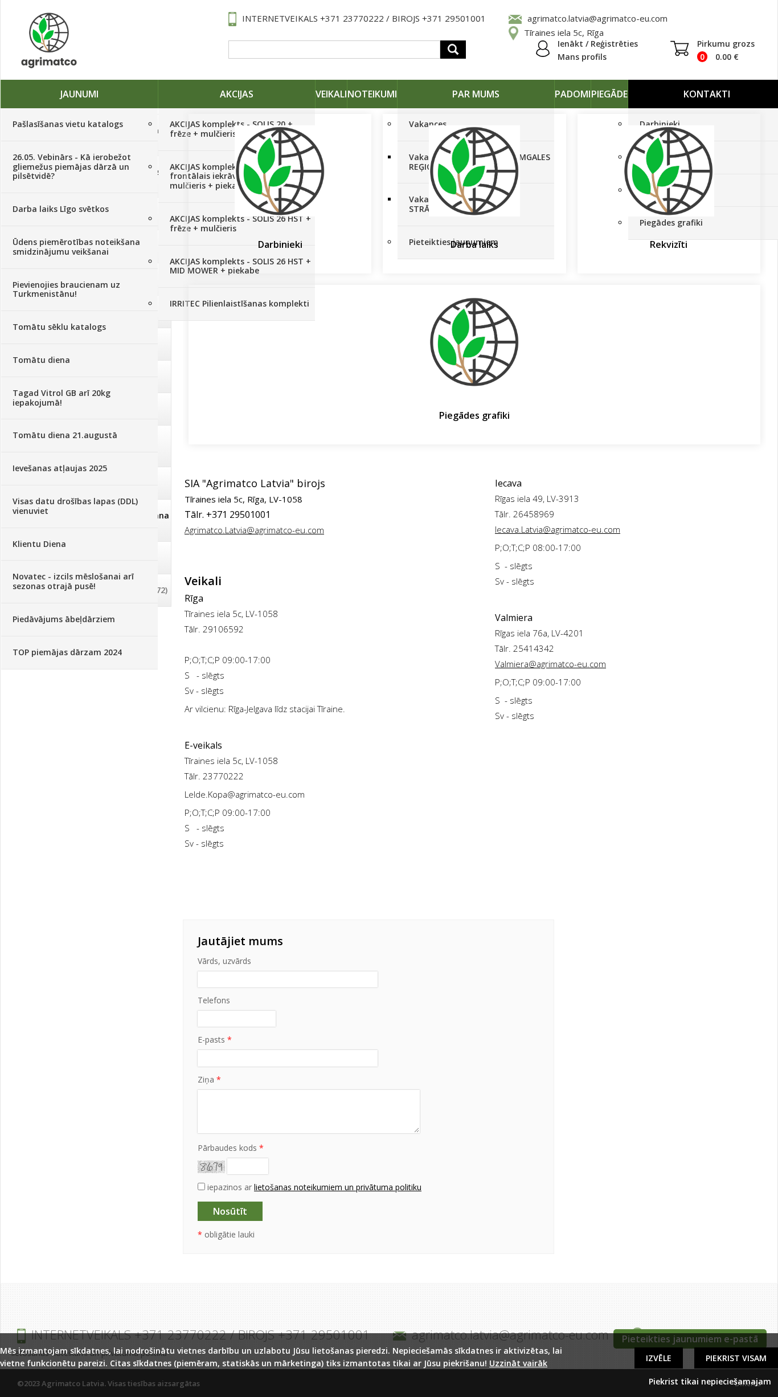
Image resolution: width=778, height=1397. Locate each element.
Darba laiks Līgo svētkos (61, 208)
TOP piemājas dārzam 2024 (67, 652)
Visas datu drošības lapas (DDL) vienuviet (75, 506)
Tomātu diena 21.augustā (65, 435)
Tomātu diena (41, 359)
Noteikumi (372, 94)
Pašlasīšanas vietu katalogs (68, 124)
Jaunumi (79, 94)
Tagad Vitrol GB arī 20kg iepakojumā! (61, 397)
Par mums (475, 94)
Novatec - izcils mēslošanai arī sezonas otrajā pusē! (73, 581)
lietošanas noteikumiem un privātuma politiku (337, 1187)
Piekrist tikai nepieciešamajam (710, 1381)
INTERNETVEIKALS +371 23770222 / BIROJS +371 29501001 (364, 18)
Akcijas (236, 94)
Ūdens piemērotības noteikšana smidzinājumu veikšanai (76, 246)
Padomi (573, 94)
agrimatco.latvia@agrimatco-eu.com (597, 18)
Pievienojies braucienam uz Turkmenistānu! (66, 289)
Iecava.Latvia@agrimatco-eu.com (557, 529)
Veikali (331, 94)
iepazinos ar (313, 1187)
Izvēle (658, 1358)
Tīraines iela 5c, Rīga (564, 32)
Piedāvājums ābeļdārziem (64, 619)
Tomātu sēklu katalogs (59, 326)
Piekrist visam (736, 1358)
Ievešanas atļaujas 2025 (60, 468)
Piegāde (609, 94)
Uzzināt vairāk (518, 1363)
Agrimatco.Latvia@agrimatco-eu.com (254, 530)
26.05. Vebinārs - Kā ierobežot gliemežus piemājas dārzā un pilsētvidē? (72, 167)
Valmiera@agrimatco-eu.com (550, 663)
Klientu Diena (39, 543)
